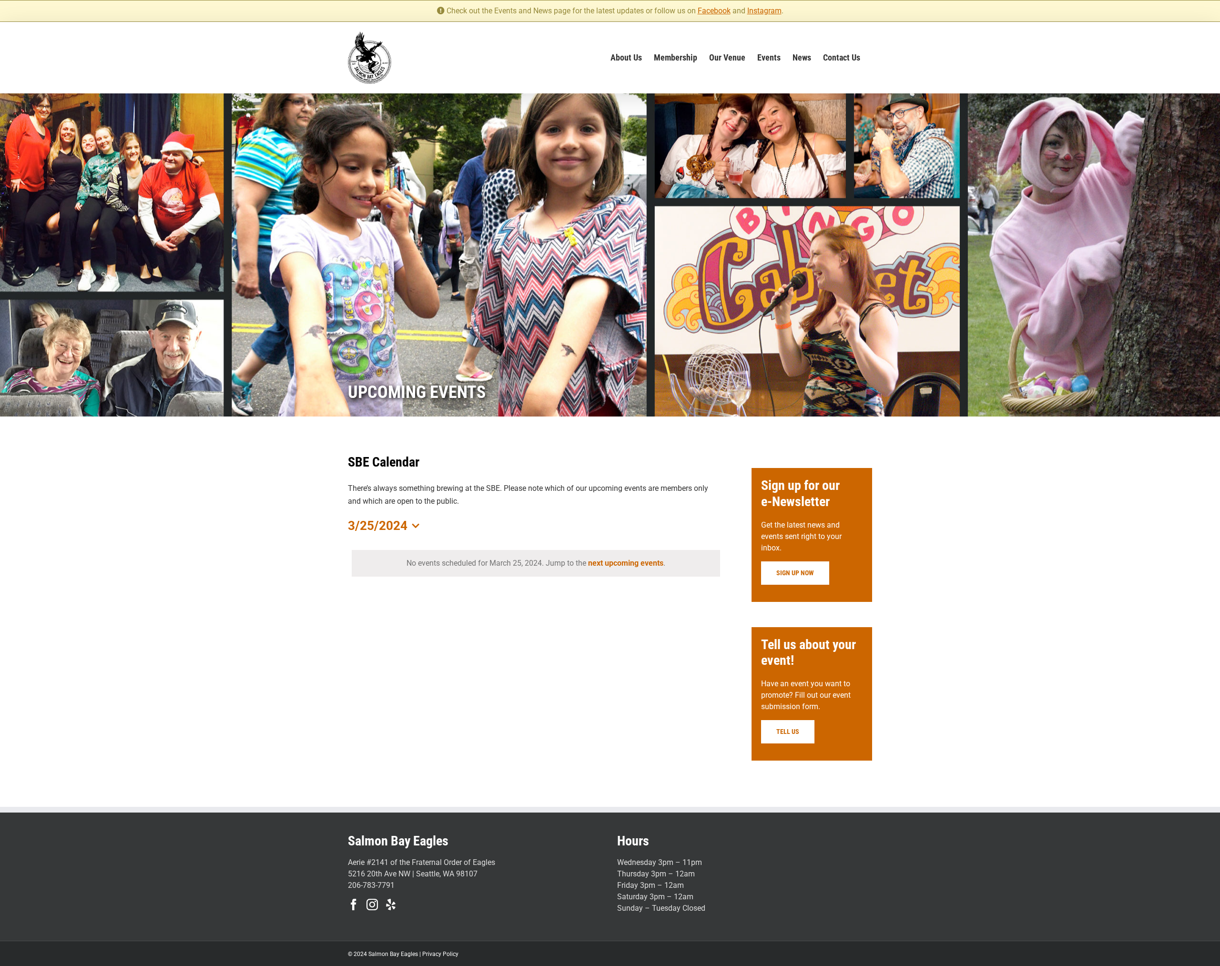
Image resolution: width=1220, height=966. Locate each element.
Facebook (714, 10)
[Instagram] (372, 904)
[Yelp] (390, 904)
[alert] (536, 563)
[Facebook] (353, 904)
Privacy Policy (440, 954)
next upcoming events (625, 563)
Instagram (764, 10)
